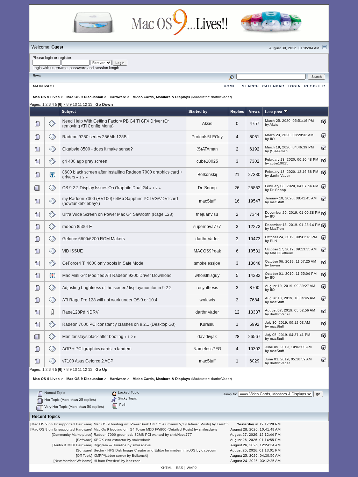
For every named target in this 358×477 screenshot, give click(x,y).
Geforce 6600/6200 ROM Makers (93, 238)
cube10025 (207, 161)
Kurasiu (207, 324)
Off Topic (84, 455)
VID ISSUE (72, 251)
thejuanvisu (207, 214)
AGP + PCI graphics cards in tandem (96, 348)
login (49, 58)
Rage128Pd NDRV (80, 312)
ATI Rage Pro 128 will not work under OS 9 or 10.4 (109, 300)
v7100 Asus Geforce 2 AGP (87, 361)
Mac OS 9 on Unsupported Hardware (61, 424)
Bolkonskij (207, 174)
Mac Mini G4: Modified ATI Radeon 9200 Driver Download (117, 275)
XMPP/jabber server (110, 455)
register (64, 58)
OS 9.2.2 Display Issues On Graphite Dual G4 (105, 187)
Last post (274, 112)
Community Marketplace (72, 434)
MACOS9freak (207, 251)
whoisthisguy (207, 275)
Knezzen (133, 461)
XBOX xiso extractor (110, 440)
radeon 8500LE (77, 226)
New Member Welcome (73, 461)
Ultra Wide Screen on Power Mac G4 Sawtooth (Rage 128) (117, 214)
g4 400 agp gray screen (84, 161)
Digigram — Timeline (110, 445)
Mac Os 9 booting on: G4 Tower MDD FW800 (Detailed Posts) (143, 429)
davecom (208, 450)
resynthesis (207, 287)
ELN (273, 241)
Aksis (207, 123)
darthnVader (221, 97)
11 (80, 104)
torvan (275, 265)
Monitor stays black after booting (92, 336)
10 (75, 104)
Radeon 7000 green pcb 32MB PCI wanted (129, 434)
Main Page (44, 86)
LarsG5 (223, 424)
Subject (69, 111)
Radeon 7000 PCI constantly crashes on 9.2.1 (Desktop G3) (119, 324)
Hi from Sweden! (107, 461)
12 (85, 104)
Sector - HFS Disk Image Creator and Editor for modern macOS (144, 450)
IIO (272, 139)
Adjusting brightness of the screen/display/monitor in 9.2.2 (117, 287)
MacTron (277, 228)
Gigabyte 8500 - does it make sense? (97, 149)
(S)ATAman (207, 149)
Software (84, 440)
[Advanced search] (231, 77)
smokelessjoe (207, 263)
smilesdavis (208, 429)
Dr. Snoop (207, 187)
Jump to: (230, 394)
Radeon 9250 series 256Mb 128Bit (95, 136)
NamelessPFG (207, 348)
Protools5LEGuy (207, 136)
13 (90, 104)
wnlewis (207, 300)
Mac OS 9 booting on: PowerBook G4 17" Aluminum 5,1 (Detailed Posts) (152, 424)
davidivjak (207, 336)
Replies (237, 111)
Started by (197, 111)
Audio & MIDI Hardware (72, 445)
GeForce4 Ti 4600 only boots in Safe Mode (102, 263)
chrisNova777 (181, 434)
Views (254, 111)
